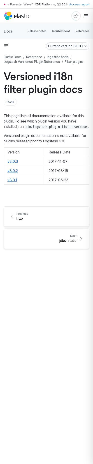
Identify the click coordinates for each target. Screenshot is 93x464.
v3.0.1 (12, 180)
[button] (10, 102)
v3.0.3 (12, 161)
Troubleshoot (61, 31)
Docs (8, 31)
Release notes (37, 31)
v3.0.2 (12, 170)
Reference (82, 31)
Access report (79, 4)
